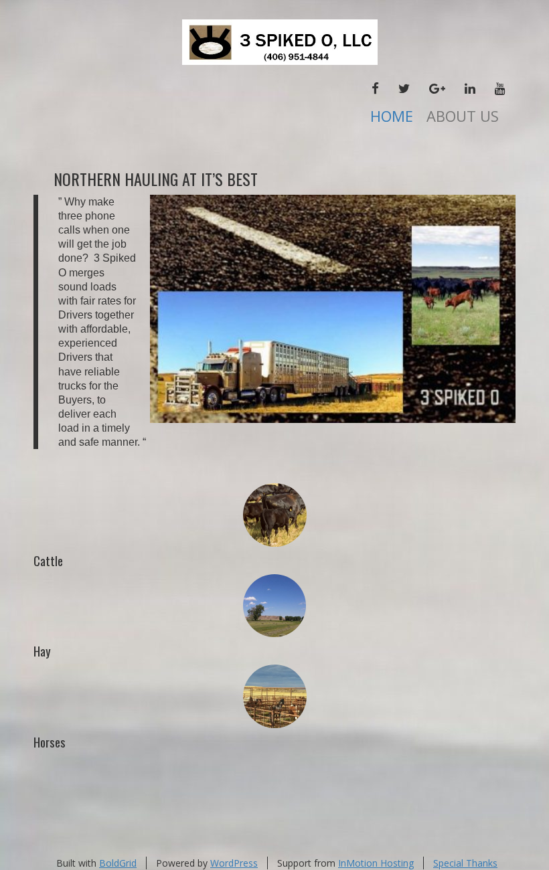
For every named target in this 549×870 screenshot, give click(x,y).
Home (391, 116)
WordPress (234, 863)
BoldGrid (118, 863)
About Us (462, 116)
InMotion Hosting (376, 863)
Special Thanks (465, 863)
